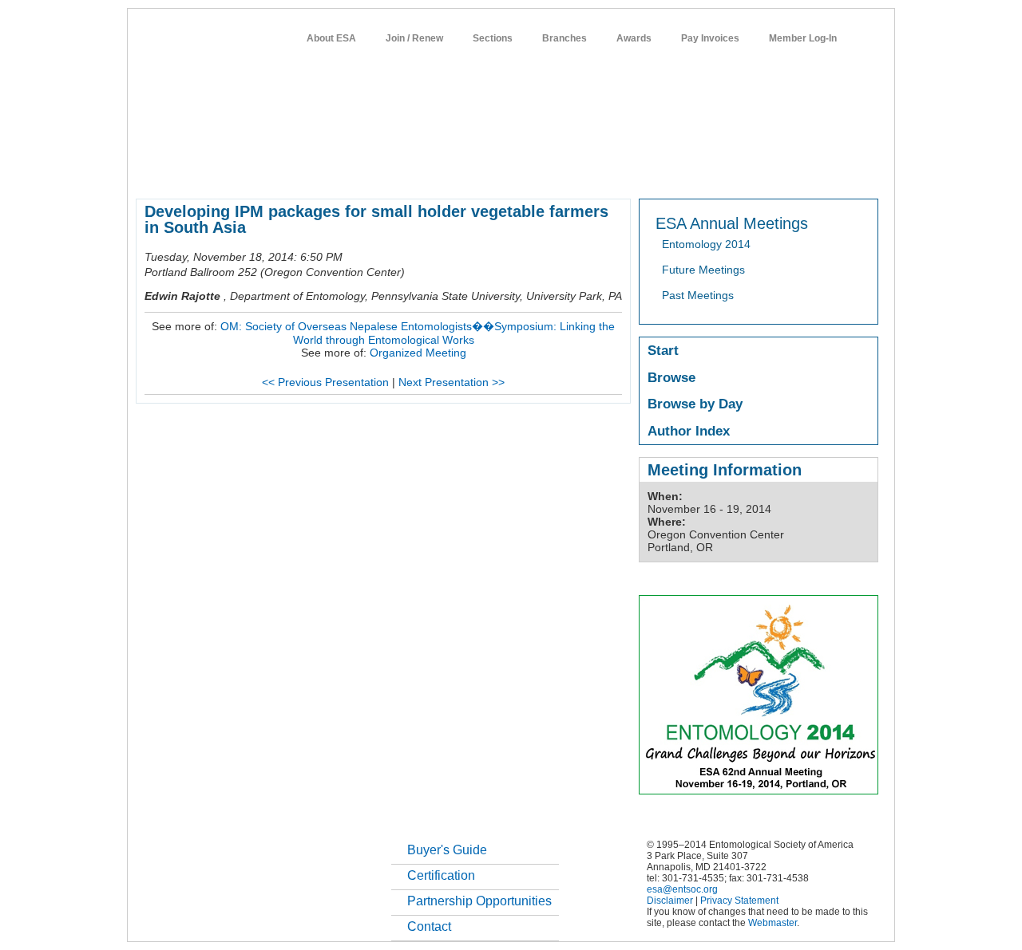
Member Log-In (803, 38)
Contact (429, 926)
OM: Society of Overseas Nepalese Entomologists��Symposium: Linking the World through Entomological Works (417, 333)
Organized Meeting (418, 352)
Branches (564, 38)
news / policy (546, 170)
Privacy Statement (739, 900)
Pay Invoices (710, 38)
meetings (405, 170)
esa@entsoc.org (682, 889)
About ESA (331, 38)
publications (471, 170)
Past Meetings (698, 295)
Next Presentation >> (451, 382)
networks (724, 170)
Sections (493, 38)
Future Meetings (703, 269)
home (149, 170)
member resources (322, 170)
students (612, 170)
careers (668, 170)
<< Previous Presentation (325, 382)
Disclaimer (670, 900)
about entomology (220, 170)
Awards (634, 38)
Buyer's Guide (447, 850)
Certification (441, 875)
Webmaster (772, 922)
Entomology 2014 (706, 244)
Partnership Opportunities (479, 901)
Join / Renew (414, 38)
